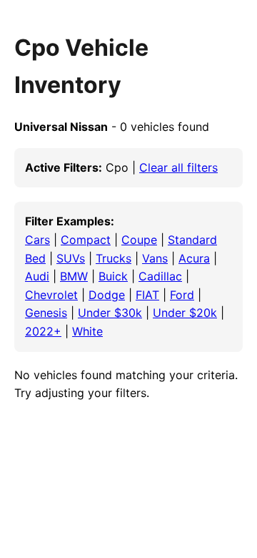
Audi (37, 276)
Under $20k (185, 312)
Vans (155, 258)
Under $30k (110, 312)
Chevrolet (51, 295)
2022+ (43, 331)
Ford (182, 295)
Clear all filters (178, 167)
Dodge (107, 295)
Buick (113, 276)
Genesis (46, 312)
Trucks (113, 258)
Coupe (139, 239)
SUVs (70, 258)
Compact (86, 239)
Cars (37, 239)
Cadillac (160, 276)
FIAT (147, 295)
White (87, 331)
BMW (74, 276)
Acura (194, 258)
